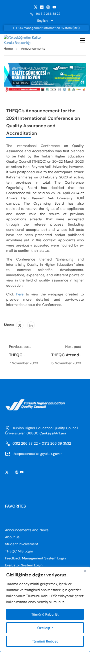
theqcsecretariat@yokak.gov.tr (37, 453)
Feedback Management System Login (35, 558)
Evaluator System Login (23, 565)
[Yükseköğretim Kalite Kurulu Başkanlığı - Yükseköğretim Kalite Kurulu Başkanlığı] (24, 40)
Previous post (20, 346)
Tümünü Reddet (45, 641)
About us (12, 537)
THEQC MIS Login (19, 551)
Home (8, 48)
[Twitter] (20, 325)
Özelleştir (45, 628)
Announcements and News (26, 530)
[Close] (85, 571)
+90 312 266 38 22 (47, 14)
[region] (45, 609)
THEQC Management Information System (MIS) (46, 28)
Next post (73, 346)
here (20, 294)
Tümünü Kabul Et (45, 614)
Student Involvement (21, 544)
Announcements (33, 48)
